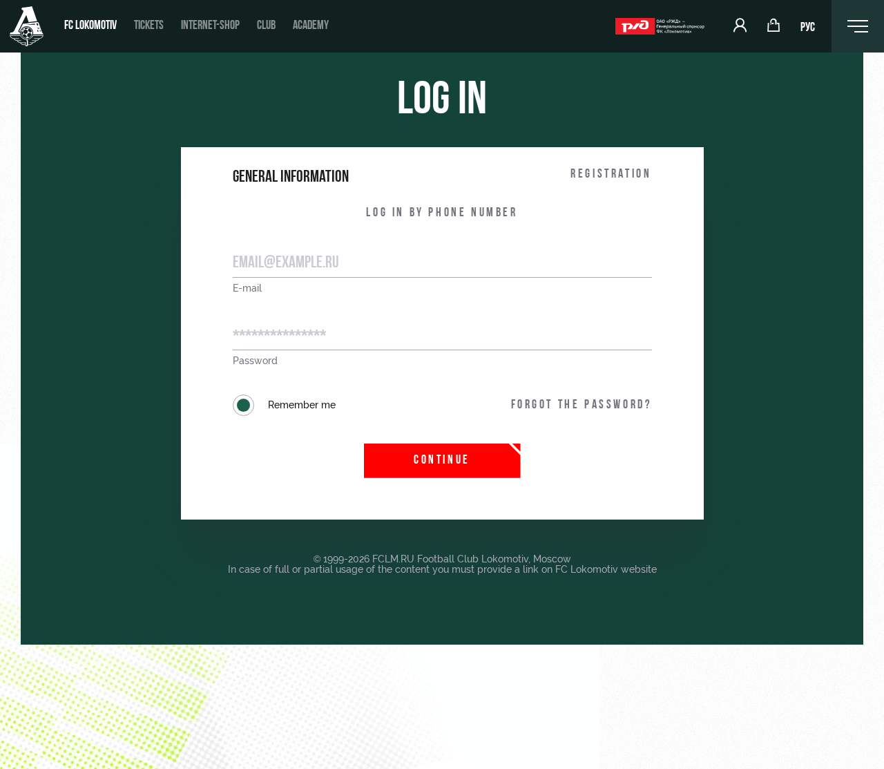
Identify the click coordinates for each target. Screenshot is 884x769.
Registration (610, 175)
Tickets (149, 26)
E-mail (247, 288)
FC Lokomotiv (90, 26)
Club (266, 26)
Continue (442, 461)
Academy (311, 26)
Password (255, 361)
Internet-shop (210, 26)
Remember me (302, 404)
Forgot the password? (581, 405)
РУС (807, 28)
